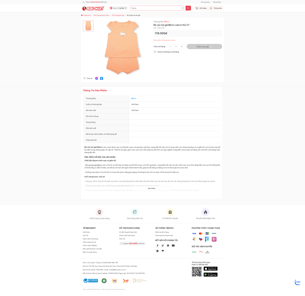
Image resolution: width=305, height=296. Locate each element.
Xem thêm (151, 188)
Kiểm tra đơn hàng (162, 232)
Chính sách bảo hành (127, 235)
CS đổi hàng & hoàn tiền (128, 232)
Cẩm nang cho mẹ (89, 242)
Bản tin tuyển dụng (90, 252)
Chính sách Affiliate (90, 245)
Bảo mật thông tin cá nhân (92, 249)
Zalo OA (122, 239)
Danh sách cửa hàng (90, 239)
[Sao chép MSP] (163, 28)
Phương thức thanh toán (164, 235)
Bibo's (166, 21)
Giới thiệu (86, 232)
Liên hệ (85, 235)
